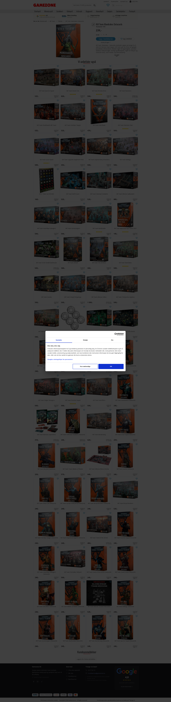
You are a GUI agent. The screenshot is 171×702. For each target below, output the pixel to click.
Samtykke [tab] (59, 340)
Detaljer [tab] (85, 340)
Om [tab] (112, 340)
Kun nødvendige (85, 366)
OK (111, 366)
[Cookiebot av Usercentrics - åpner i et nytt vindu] (116, 334)
